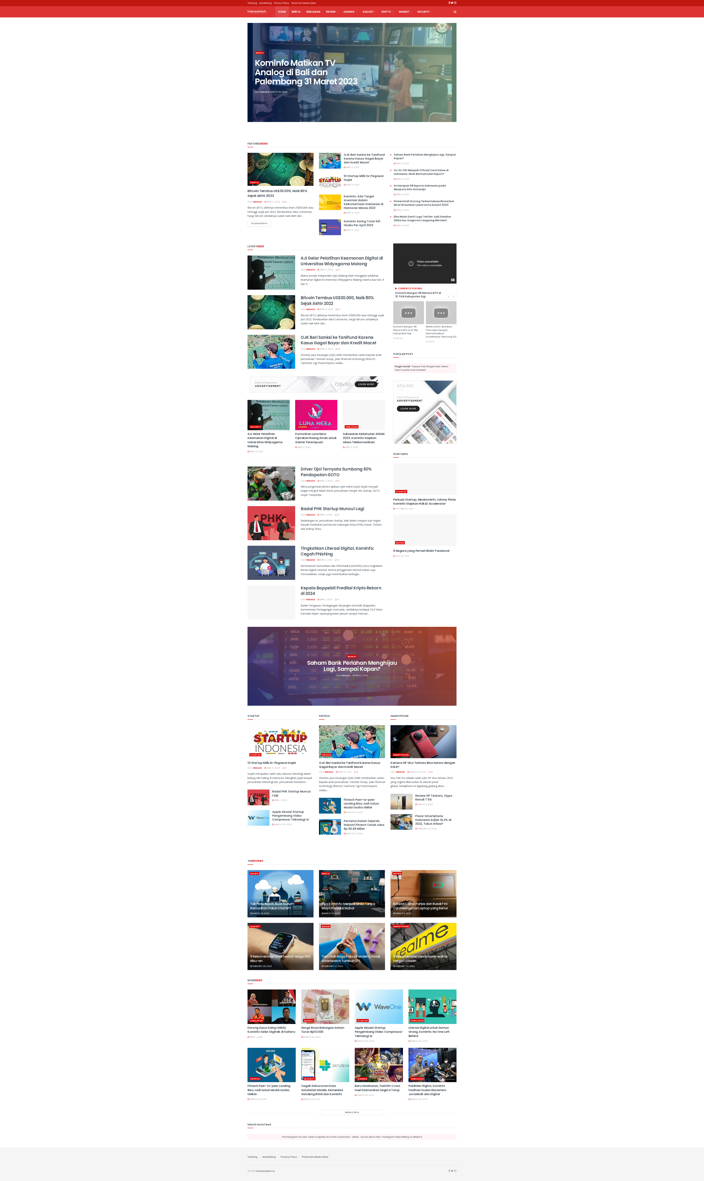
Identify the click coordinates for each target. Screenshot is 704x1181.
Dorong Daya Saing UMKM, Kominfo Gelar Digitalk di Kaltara (271, 1030)
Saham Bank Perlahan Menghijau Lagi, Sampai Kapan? (352, 666)
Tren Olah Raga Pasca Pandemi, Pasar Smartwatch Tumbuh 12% (351, 958)
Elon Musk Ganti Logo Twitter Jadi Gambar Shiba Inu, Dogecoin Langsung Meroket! (422, 218)
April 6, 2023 (352, 167)
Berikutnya (352, 1112)
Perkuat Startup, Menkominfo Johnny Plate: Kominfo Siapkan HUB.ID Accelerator (424, 501)
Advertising (265, 3)
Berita (296, 12)
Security (423, 12)
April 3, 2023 (304, 447)
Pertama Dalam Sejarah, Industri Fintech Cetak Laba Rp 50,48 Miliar (364, 825)
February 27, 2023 (333, 966)
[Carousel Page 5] (452, 80)
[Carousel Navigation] (450, 296)
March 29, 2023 (354, 812)
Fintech (326, 754)
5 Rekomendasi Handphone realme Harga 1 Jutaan (420, 958)
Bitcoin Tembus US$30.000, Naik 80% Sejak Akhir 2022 (337, 300)
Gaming (349, 12)
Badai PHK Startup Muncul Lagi (332, 509)
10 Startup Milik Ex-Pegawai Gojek (271, 763)
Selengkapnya (259, 223)
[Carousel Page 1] (452, 64)
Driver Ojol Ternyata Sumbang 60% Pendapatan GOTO (336, 472)
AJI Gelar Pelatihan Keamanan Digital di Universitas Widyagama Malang (342, 261)
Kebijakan (313, 12)
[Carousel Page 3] (452, 72)
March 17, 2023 (331, 913)
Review (331, 12)
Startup (401, 491)
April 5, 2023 (352, 230)
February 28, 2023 (262, 966)
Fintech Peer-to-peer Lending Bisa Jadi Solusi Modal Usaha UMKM (361, 803)
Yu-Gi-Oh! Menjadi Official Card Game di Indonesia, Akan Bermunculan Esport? (421, 172)
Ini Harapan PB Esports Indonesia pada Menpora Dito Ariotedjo (420, 187)
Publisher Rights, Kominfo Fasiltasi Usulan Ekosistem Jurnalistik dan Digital (427, 1090)
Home (282, 12)
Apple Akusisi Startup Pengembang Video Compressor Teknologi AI (290, 815)
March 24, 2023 (260, 913)
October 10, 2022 (404, 508)
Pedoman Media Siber (303, 3)
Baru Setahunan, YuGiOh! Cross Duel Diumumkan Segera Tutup (377, 1088)
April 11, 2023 (273, 201)
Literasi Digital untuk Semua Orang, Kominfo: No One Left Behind (429, 1032)
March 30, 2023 (283, 824)
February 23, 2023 (405, 966)
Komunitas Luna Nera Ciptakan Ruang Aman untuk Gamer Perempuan (316, 438)
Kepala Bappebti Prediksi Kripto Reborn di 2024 (341, 591)
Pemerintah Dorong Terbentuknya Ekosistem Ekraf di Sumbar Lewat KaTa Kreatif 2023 (424, 203)
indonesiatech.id (265, 1171)
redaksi (265, 91)
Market (404, 12)
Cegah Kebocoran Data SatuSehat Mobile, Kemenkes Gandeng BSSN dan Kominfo (322, 1090)
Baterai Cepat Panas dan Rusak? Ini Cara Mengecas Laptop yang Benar (420, 906)
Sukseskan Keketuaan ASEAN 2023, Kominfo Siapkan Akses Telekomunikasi (363, 438)
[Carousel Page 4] (452, 76)
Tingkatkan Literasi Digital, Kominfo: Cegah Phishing (337, 551)
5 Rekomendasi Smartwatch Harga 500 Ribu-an (280, 958)
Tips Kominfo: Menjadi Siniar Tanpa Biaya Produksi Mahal (348, 906)
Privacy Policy (281, 3)
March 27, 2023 (354, 833)
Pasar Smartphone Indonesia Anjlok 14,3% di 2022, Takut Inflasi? (433, 820)
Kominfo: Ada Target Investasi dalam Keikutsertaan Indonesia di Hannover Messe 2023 (363, 202)
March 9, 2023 (403, 913)
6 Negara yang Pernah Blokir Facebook (421, 551)
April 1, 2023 (325, 514)
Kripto (386, 12)
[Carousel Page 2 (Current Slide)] (452, 68)
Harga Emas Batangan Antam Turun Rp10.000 (322, 1030)
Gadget (368, 12)
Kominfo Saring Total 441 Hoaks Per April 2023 (362, 223)
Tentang (252, 3)
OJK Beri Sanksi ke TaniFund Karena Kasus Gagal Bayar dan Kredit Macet (364, 158)
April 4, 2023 (402, 194)
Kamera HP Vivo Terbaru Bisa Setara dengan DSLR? (422, 765)
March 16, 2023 (417, 771)
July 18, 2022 (402, 556)
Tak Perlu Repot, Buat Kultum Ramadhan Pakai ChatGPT (272, 906)
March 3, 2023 (425, 804)
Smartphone (401, 754)
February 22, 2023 (427, 828)
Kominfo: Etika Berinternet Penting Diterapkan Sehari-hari (306, 72)
